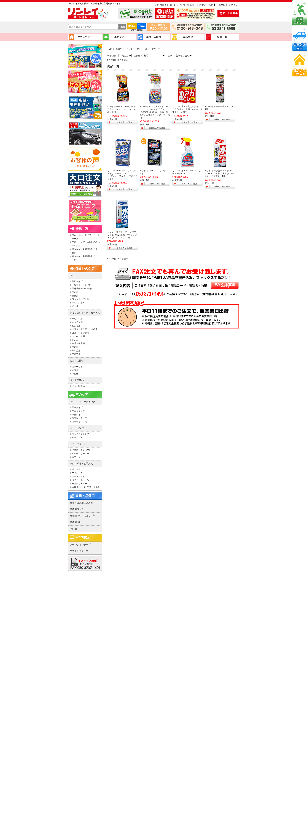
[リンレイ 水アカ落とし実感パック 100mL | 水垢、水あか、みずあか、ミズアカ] (187, 88)
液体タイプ (77, 414)
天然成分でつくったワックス (86, 288)
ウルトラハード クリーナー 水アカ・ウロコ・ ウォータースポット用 (121, 109)
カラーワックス (79, 366)
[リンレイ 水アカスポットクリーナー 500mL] (187, 152)
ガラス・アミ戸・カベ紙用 (85, 329)
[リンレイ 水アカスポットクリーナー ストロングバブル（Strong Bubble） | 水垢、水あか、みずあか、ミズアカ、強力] (155, 88)
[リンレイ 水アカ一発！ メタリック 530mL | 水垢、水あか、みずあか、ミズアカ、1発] (122, 214)
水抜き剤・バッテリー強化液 (86, 487)
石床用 (75, 295)
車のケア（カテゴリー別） (128, 49)
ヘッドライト (78, 476)
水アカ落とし (78, 457)
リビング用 (77, 318)
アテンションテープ (80, 544)
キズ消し (76, 370)
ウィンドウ (77, 473)
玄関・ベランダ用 (80, 333)
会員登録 (220, 5)
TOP (109, 49)
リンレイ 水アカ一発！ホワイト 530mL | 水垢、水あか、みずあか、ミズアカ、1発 (220, 173)
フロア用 (76, 354)
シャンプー (77, 437)
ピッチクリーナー (80, 453)
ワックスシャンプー (81, 434)
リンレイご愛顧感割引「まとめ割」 (86, 251)
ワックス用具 (78, 303)
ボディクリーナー (80, 469)
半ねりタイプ (78, 411)
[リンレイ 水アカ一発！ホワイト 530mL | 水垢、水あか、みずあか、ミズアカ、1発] (220, 152)
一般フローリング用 (81, 285)
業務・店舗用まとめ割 (81, 502)
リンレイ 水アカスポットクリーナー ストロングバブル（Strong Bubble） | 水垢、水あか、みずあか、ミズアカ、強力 (155, 112)
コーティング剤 (79, 421)
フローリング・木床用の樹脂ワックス (86, 244)
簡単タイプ (77, 281)
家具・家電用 (78, 343)
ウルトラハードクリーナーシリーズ (86, 237)
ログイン (233, 5)
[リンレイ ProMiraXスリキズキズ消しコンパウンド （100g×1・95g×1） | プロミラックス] (122, 152)
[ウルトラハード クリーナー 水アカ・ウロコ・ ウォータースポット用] (122, 88)
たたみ (75, 340)
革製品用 (76, 350)
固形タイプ (77, 407)
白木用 (75, 292)
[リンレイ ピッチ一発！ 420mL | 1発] (220, 88)
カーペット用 (78, 336)
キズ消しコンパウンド (82, 450)
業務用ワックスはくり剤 (82, 515)
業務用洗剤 (75, 522)
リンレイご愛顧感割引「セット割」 (86, 258)
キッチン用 (77, 322)
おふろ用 (76, 325)
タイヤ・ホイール (80, 480)
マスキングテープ (79, 551)
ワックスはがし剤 (80, 299)
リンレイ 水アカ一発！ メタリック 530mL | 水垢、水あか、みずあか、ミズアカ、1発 (122, 235)
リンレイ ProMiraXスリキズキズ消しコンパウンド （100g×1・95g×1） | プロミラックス (122, 174)
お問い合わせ (206, 5)
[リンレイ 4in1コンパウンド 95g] (155, 152)
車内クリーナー (79, 483)
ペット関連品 (78, 386)
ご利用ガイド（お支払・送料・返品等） (175, 5)
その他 (75, 306)
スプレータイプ (79, 418)
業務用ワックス (78, 509)
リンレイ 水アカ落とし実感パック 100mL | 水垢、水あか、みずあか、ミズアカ (187, 109)
